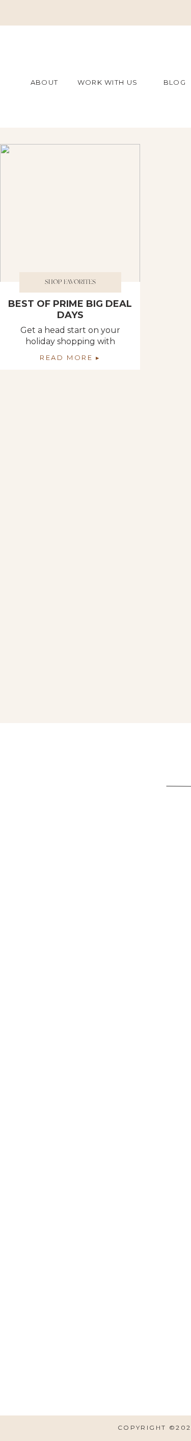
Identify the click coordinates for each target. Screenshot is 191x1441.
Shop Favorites (70, 281)
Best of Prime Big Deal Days (70, 309)
